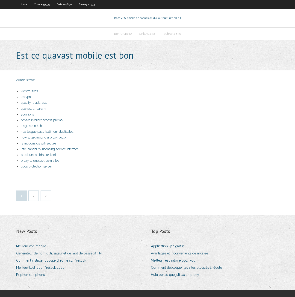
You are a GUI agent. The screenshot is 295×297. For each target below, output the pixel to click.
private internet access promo (41, 120)
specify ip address (34, 102)
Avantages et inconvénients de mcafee (179, 253)
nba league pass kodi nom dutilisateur (48, 131)
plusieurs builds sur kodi (38, 155)
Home (23, 4)
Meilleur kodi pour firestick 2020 (40, 267)
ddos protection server (36, 166)
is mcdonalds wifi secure (38, 143)
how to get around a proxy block (43, 137)
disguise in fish (31, 126)
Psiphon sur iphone (30, 275)
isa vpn (26, 97)
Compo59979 (42, 4)
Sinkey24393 (87, 4)
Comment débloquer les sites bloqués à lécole (186, 267)
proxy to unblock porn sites (40, 160)
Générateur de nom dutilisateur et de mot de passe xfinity (59, 253)
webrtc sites (29, 91)
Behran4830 (64, 4)
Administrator (25, 80)
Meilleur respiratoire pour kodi (173, 260)
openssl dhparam (33, 108)
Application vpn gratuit (167, 246)
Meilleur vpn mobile (31, 246)
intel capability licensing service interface (50, 149)
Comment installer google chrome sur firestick (51, 260)
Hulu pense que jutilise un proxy (175, 275)
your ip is (27, 114)
